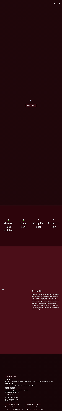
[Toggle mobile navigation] (59, 4)
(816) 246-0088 (11, 401)
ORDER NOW (31, 105)
